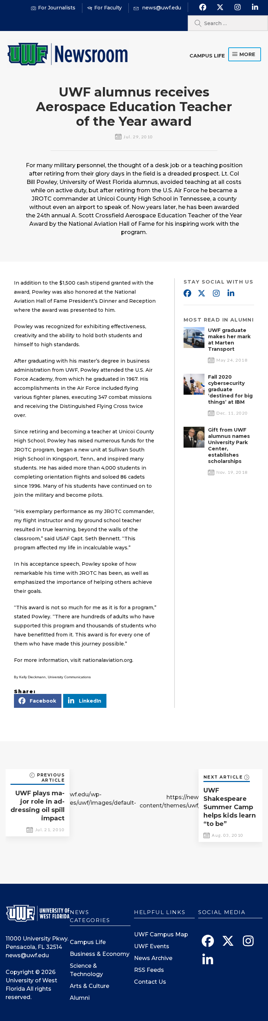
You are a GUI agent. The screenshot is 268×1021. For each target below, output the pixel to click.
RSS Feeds (149, 970)
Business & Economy (99, 954)
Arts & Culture (89, 986)
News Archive (153, 958)
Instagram (216, 293)
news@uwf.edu (27, 955)
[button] (37, 701)
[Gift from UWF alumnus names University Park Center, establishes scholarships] (194, 445)
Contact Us (150, 982)
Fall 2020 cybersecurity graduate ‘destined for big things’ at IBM (230, 389)
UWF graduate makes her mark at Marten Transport (229, 339)
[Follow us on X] (220, 7)
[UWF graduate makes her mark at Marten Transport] (194, 346)
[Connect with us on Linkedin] (255, 7)
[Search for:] (228, 23)
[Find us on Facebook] (202, 7)
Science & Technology (86, 969)
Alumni (80, 998)
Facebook (187, 293)
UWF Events (151, 946)
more (247, 54)
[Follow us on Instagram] (237, 7)
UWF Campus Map (161, 934)
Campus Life (207, 56)
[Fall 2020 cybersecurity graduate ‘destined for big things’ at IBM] (194, 392)
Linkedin (231, 293)
